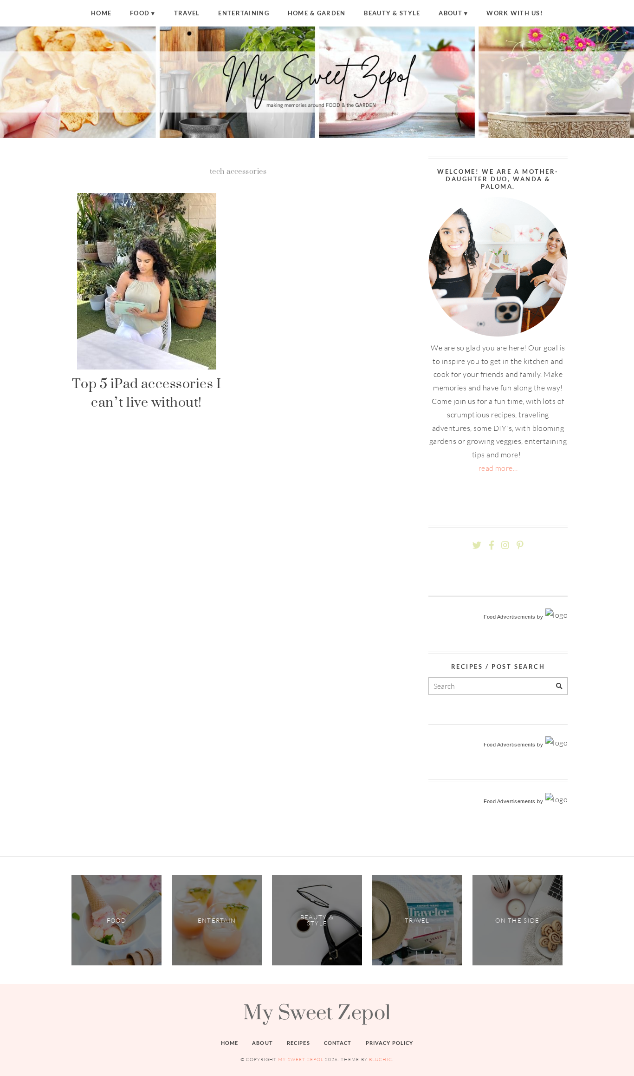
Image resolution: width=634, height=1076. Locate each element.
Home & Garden (317, 13)
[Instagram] (505, 545)
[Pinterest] (520, 545)
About (450, 13)
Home (101, 13)
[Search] (559, 686)
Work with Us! (514, 13)
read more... (498, 468)
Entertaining (243, 13)
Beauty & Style (392, 13)
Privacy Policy (390, 1043)
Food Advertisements (510, 617)
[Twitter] (476, 545)
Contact (338, 1043)
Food (139, 13)
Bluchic (380, 1059)
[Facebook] (491, 545)
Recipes (298, 1043)
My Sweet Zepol (317, 1012)
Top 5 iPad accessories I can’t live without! (146, 392)
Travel (187, 13)
